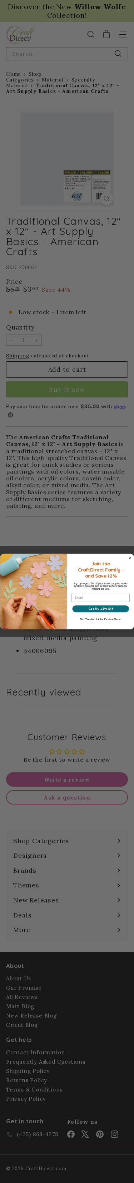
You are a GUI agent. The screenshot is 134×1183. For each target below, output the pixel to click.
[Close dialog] (129, 557)
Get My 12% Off (100, 608)
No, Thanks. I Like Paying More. (100, 619)
